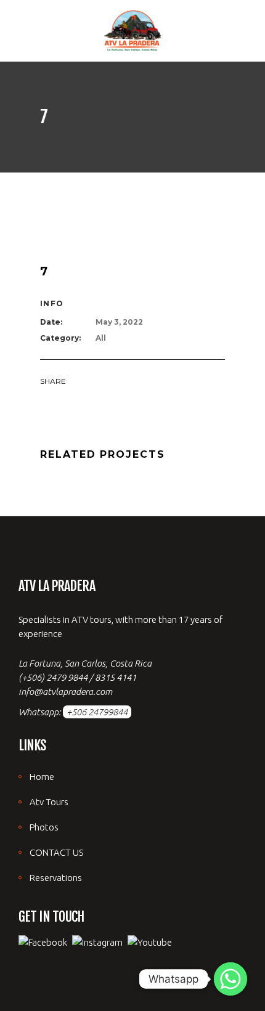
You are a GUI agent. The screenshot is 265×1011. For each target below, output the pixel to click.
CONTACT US (56, 852)
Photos (44, 827)
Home (42, 776)
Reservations (56, 877)
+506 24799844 (97, 712)
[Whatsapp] (230, 979)
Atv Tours (49, 802)
